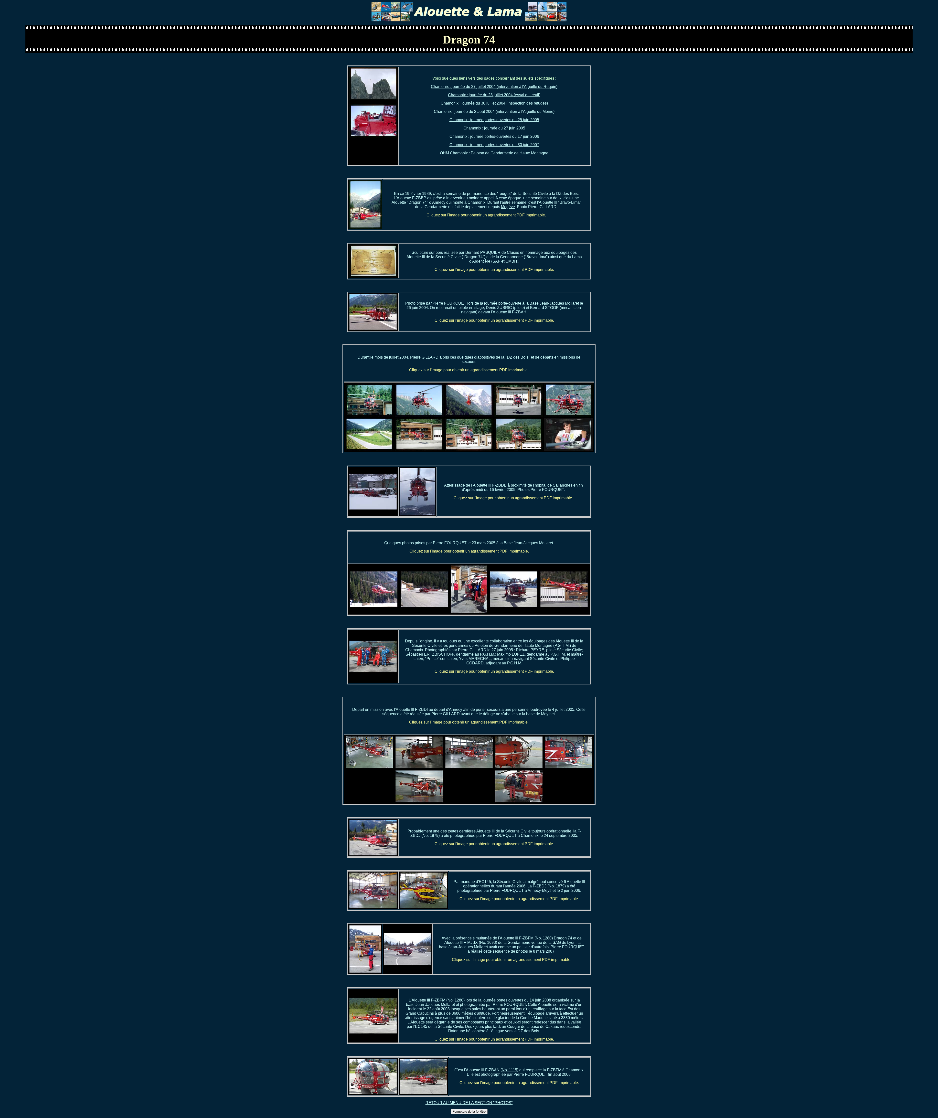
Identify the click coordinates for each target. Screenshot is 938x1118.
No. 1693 (488, 942)
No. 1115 (509, 1070)
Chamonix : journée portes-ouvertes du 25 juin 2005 (494, 120)
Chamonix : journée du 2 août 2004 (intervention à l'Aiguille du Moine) (494, 111)
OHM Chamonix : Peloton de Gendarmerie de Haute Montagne (494, 153)
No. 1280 (544, 938)
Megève (508, 207)
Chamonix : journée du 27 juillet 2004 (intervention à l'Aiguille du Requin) (494, 87)
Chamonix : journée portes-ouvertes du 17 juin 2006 (494, 136)
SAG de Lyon (564, 942)
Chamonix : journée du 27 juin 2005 (494, 128)
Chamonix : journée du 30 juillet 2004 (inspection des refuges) (494, 103)
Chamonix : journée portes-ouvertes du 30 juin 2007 (494, 145)
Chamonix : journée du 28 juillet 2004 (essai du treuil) (494, 95)
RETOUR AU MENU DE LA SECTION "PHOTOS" (469, 1103)
